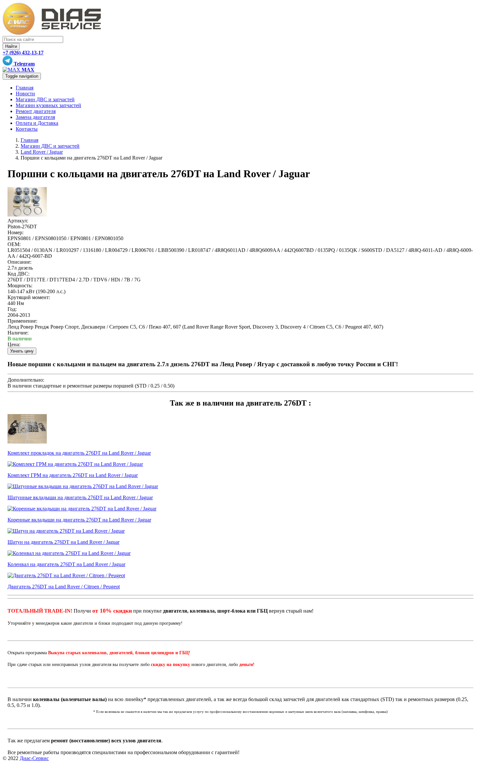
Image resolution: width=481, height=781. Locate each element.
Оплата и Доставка (37, 123)
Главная (24, 87)
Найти (11, 46)
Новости (25, 93)
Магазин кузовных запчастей (48, 105)
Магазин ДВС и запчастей (45, 99)
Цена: (14, 344)
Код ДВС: (18, 273)
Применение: (22, 321)
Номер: (16, 232)
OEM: (14, 244)
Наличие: (18, 332)
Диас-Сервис (34, 758)
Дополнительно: (26, 380)
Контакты (27, 129)
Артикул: (18, 220)
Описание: (19, 262)
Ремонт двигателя (36, 111)
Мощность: (20, 285)
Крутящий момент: (29, 297)
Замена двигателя (35, 117)
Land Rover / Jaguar (42, 152)
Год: (12, 309)
